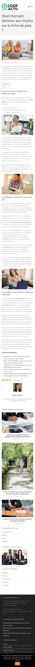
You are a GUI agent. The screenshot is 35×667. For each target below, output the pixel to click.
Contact (5, 644)
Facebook (4, 535)
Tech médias (5, 585)
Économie (14, 62)
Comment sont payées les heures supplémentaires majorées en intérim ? (17, 436)
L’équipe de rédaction (9, 650)
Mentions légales (7, 647)
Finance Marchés (6, 579)
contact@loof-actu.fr (7, 532)
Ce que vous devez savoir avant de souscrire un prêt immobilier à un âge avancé (17, 493)
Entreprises (5, 582)
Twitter (4, 538)
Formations (5, 572)
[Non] (33, 660)
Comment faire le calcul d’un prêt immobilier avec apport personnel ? (17, 520)
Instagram (4, 541)
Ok (17, 663)
